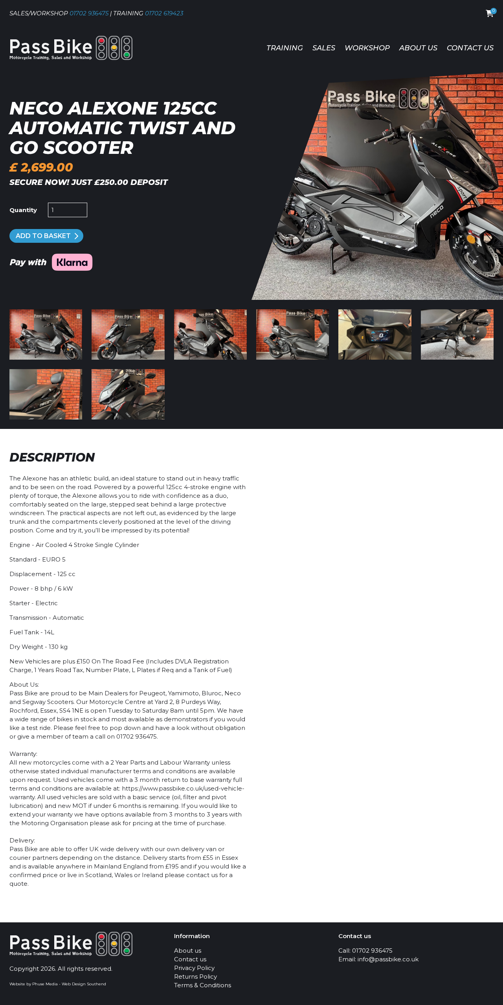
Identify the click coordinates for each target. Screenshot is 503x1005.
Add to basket (43, 236)
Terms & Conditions (202, 985)
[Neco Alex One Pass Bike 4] (457, 334)
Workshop (367, 48)
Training (284, 48)
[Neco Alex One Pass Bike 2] (128, 394)
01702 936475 (89, 13)
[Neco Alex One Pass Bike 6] (377, 297)
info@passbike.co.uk (388, 959)
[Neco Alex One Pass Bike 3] (45, 394)
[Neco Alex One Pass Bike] (128, 334)
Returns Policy (195, 976)
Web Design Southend (84, 984)
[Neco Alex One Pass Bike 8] (210, 334)
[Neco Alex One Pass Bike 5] (374, 334)
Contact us (470, 48)
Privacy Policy (194, 968)
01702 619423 (164, 13)
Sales (323, 48)
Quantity (23, 210)
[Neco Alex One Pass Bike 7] (292, 334)
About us (418, 48)
